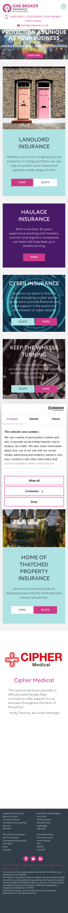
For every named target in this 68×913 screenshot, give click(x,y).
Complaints (23, 865)
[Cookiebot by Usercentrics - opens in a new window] (48, 408)
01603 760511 (17, 16)
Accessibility (8, 865)
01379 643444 (33, 21)
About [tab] (56, 418)
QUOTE (45, 182)
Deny (34, 501)
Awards (56, 865)
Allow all (34, 480)
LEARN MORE (34, 55)
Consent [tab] (12, 418)
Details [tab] (34, 418)
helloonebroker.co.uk (34, 25)
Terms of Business (11, 869)
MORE (22, 182)
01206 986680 (52, 16)
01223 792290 (35, 16)
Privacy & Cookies (40, 865)
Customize (32, 491)
